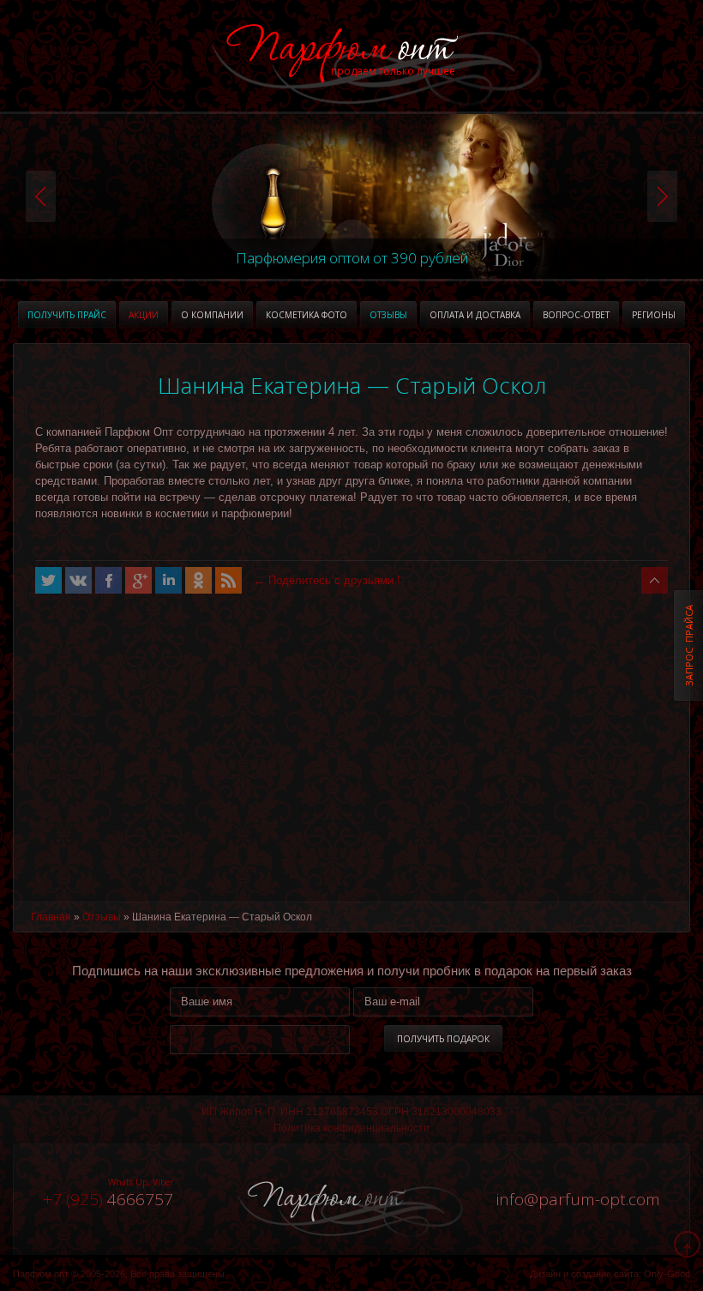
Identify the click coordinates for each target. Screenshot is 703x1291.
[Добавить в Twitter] (48, 580)
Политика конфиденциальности (351, 1128)
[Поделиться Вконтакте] (78, 580)
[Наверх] (654, 580)
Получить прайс (66, 315)
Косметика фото (306, 315)
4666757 (108, 1199)
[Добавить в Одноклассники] (198, 580)
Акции (144, 315)
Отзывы (388, 315)
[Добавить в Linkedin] (168, 580)
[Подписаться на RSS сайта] (228, 580)
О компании (212, 315)
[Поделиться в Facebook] (108, 580)
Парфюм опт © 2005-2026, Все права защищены (119, 1274)
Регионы (654, 315)
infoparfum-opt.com (578, 1199)
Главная (51, 917)
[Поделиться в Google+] (138, 580)
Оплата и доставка (475, 315)
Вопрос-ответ (576, 315)
